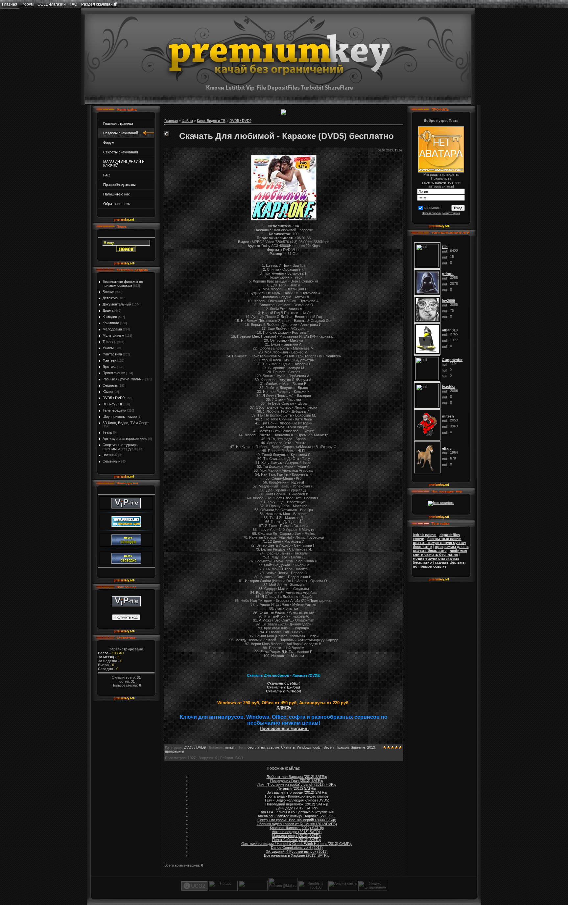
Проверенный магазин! (284, 728)
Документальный (117, 304)
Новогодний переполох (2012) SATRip (296, 804)
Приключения (114, 373)
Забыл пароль (431, 213)
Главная (9, 4)
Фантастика (112, 354)
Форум (27, 4)
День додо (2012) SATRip (297, 808)
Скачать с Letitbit (283, 683)
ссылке (273, 747)
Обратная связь (116, 204)
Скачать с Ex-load (283, 687)
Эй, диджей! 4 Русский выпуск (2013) (297, 851)
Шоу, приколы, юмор (120, 417)
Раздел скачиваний (99, 4)
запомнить (432, 208)
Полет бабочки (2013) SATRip (296, 840)
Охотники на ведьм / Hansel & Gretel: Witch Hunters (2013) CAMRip (296, 844)
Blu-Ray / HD (113, 404)
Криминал (111, 323)
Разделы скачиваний (120, 133)
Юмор (108, 392)
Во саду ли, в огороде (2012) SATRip (297, 792)
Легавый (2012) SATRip (296, 788)
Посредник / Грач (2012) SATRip (296, 780)
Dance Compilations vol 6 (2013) (297, 847)
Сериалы (110, 385)
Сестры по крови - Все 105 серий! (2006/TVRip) (296, 820)
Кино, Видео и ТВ (211, 121)
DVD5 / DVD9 (114, 398)
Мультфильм (113, 335)
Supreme (358, 747)
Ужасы (108, 348)
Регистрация (451, 213)
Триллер (109, 342)
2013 (371, 747)
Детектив (110, 298)
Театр (107, 432)
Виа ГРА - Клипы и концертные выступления (297, 812)
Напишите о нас (116, 194)
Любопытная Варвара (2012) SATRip (297, 777)
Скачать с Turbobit (283, 691)
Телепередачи (114, 410)
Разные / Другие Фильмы (123, 379)
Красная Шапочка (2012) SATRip (297, 828)
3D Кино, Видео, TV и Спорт (126, 423)
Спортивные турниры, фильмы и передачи (121, 447)
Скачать (288, 747)
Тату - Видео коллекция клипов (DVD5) (296, 800)
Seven (328, 747)
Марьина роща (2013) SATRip (296, 836)
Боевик (108, 292)
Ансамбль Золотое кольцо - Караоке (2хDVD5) (297, 816)
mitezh (230, 747)
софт (317, 747)
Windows (304, 747)
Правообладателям (119, 185)
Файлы (187, 121)
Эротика (109, 367)
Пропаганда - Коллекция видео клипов (297, 796)
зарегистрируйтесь (438, 182)
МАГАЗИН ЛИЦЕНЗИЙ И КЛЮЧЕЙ (124, 164)
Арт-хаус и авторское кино (125, 439)
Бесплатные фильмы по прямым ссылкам (123, 283)
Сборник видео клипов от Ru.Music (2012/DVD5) (297, 824)
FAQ (73, 4)
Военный (110, 455)
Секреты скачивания (120, 152)
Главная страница (118, 123)
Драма (108, 310)
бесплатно (256, 747)
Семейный (111, 461)
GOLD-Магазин (51, 4)
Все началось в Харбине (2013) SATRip (296, 855)
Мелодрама (112, 329)
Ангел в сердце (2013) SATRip (296, 832)
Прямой (342, 747)
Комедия (110, 317)
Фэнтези (109, 360)
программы (174, 751)
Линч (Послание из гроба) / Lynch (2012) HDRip (296, 784)
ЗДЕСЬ (283, 707)
